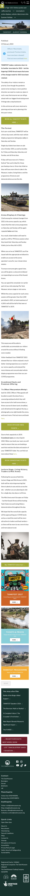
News (6, 683)
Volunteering (5, 831)
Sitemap (3, 840)
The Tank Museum (7, 779)
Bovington (4, 781)
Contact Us (4, 838)
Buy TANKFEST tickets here (14, 565)
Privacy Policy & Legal (8, 848)
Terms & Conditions (7, 833)
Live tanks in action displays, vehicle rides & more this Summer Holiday (14, 14)
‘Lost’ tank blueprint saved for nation (15, 749)
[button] (2, 6)
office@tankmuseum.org (15, 810)
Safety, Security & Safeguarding (11, 850)
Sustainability (5, 852)
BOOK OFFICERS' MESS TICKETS (15, 426)
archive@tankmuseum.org (16, 813)
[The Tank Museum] (9, 3)
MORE (14, 602)
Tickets (22, 2)
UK (2, 788)
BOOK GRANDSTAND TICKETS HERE (15, 462)
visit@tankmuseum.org (13, 805)
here (25, 58)
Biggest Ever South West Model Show (11, 740)
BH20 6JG (4, 786)
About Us (4, 826)
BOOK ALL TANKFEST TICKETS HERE (15, 120)
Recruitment (5, 828)
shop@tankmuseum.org (12, 808)
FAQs (3, 836)
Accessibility (5, 845)
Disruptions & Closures (8, 843)
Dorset (3, 783)
